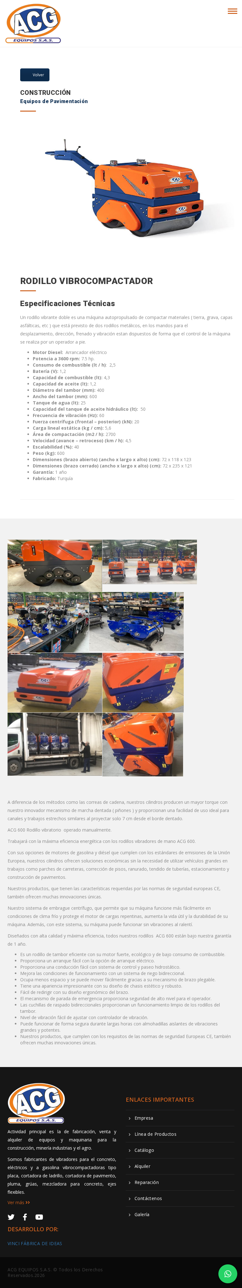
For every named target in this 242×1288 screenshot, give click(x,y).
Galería (142, 1214)
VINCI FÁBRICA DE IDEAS (35, 1243)
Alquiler (142, 1166)
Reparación (147, 1182)
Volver (38, 75)
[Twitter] (11, 1216)
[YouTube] (39, 1216)
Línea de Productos (155, 1134)
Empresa (144, 1118)
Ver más (17, 1202)
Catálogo (144, 1150)
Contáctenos (148, 1198)
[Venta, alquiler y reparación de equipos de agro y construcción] (33, 10)
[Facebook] (25, 1216)
